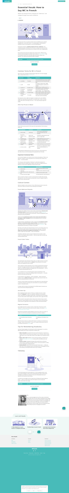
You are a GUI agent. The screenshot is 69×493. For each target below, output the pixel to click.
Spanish (29, 442)
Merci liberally (41, 224)
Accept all (28, 490)
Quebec (29, 323)
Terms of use (26, 453)
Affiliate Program (14, 443)
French (29, 441)
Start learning (34, 64)
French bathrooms (42, 53)
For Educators (14, 442)
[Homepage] (7, 1)
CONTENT (21, 20)
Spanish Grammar (47, 444)
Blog (12, 440)
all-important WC (31, 74)
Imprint (41, 453)
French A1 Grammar (48, 440)
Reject (34, 490)
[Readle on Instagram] (33, 451)
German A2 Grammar (48, 443)
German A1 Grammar (48, 442)
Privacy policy (31, 453)
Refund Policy (36, 453)
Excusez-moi (44, 212)
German (29, 440)
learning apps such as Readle (28, 338)
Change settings (39, 490)
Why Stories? (13, 441)
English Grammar (47, 445)
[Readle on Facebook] (35, 451)
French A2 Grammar (48, 441)
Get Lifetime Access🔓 (61, 1)
